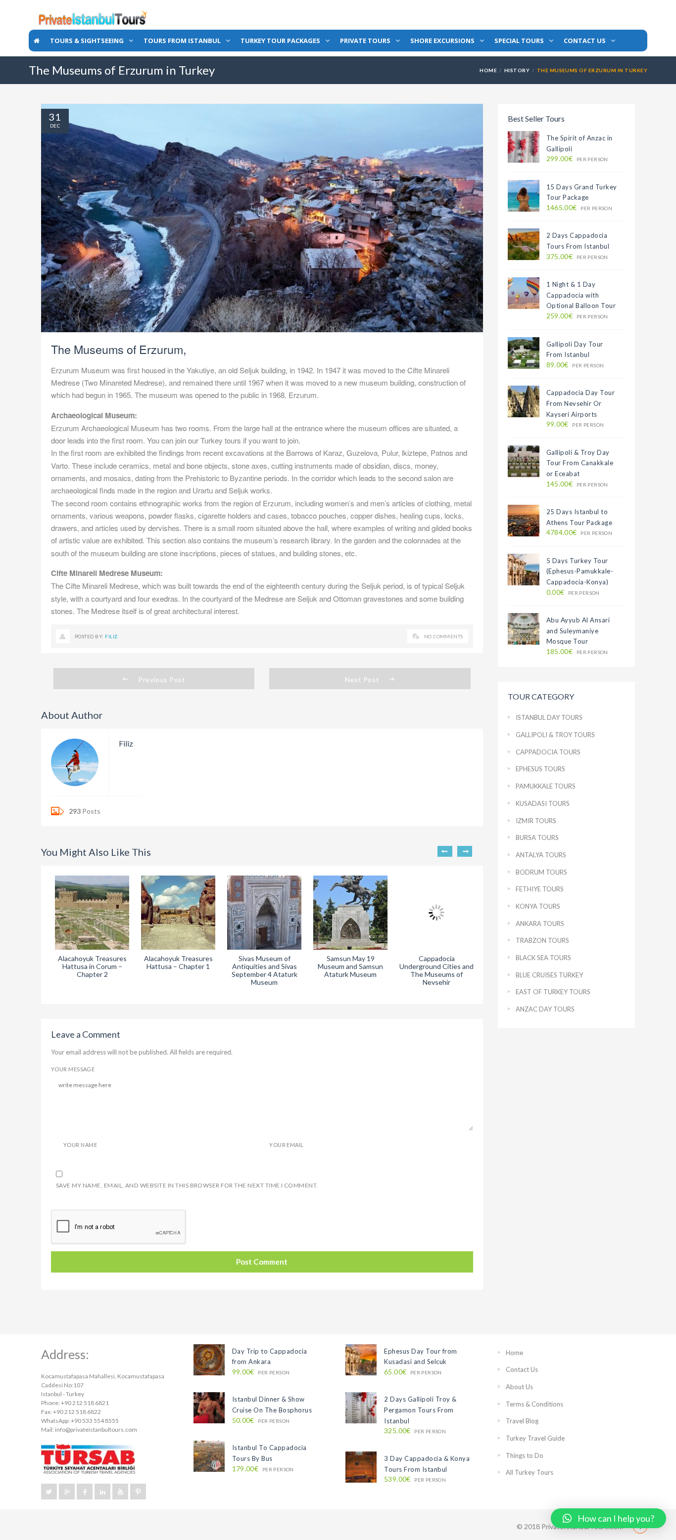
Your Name (80, 1145)
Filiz (111, 636)
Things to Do (524, 1455)
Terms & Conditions (534, 1404)
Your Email (286, 1145)
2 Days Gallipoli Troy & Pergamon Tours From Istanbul (420, 1409)
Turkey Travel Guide (535, 1438)
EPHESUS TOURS (540, 769)
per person (577, 159)
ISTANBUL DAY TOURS (549, 717)
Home (488, 70)
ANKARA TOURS (540, 923)
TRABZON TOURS (542, 940)
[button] (608, 1518)
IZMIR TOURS (536, 821)
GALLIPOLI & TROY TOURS (555, 735)
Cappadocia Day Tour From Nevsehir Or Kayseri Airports (580, 403)
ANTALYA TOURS (541, 855)
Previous (444, 851)
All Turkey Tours (529, 1472)
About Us (519, 1387)
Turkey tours (220, 440)
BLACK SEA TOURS (543, 958)
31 (54, 116)
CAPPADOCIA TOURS (548, 752)
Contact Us (522, 1369)
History (517, 70)
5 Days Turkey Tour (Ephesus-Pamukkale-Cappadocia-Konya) (580, 571)
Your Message (73, 1069)
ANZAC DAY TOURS (545, 1009)
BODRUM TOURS (541, 872)
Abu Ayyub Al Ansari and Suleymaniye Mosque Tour (578, 630)
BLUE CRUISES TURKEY (549, 975)
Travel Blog (522, 1421)
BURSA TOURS (537, 837)
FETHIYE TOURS (540, 889)
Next (464, 851)
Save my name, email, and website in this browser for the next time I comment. (187, 1185)
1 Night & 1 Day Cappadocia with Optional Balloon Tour (581, 294)
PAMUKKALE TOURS (546, 786)
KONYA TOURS (538, 906)
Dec (55, 126)
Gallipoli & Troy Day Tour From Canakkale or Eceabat (580, 463)
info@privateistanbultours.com (96, 1429)
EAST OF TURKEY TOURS (553, 992)
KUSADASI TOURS (543, 803)
